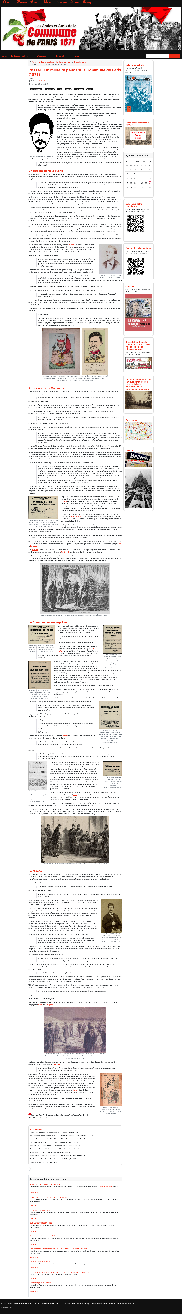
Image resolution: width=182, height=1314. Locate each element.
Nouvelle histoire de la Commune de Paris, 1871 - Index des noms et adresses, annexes (59, 1272)
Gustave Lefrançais (105, 1186)
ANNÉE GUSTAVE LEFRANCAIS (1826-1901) (46, 1184)
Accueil (5, 56)
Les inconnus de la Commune (40, 1261)
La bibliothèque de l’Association (41, 1283)
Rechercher (176, 56)
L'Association (42, 56)
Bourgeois (89, 89)
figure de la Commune (36, 89)
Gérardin (35, 550)
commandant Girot (76, 516)
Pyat (119, 544)
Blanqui (75, 1090)
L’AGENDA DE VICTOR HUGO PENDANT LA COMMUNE (50, 1197)
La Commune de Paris (19, 56)
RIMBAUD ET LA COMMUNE (40, 1210)
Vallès (75, 795)
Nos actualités (61, 56)
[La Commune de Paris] (31, 56)
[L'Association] (49, 56)
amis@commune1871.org (80, 1304)
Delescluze (34, 546)
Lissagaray (56, 1064)
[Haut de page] (178, 1310)
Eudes (65, 736)
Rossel (60, 89)
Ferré (40, 1005)
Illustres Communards (45, 81)
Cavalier (72, 245)
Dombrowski (65, 552)
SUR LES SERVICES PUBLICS (41, 1223)
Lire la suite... (34, 1193)
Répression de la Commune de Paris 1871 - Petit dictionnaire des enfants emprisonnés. (59, 1249)
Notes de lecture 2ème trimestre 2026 (42, 1236)
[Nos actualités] (69, 56)
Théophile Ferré (50, 89)
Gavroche (68, 89)
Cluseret (64, 501)
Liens (77, 56)
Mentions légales (6, 1307)
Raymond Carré (79, 89)
